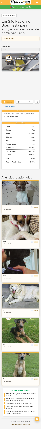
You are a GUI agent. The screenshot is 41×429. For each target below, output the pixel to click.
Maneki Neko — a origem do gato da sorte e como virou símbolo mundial (20, 399)
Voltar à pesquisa (9, 15)
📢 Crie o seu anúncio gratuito (20, 7)
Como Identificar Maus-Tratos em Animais (19, 403)
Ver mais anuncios (25, 102)
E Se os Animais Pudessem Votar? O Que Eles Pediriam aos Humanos (20, 412)
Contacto (28, 424)
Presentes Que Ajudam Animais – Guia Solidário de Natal (21, 395)
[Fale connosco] (37, 419)
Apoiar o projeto (16, 424)
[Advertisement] (20, 85)
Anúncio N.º (5, 46)
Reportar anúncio (10, 106)
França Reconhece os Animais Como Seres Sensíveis (19, 407)
